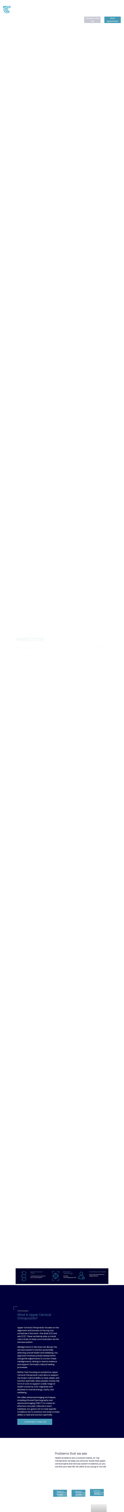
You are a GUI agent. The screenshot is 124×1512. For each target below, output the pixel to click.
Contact (116, 12)
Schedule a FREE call (92, 19)
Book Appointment (112, 19)
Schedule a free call (35, 1421)
